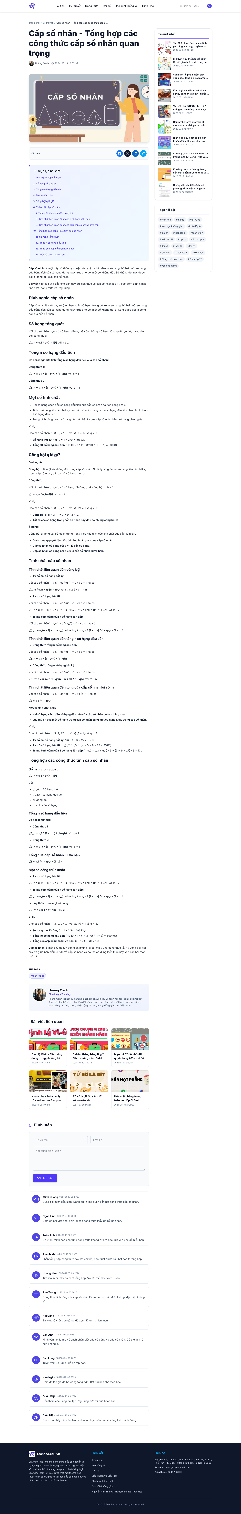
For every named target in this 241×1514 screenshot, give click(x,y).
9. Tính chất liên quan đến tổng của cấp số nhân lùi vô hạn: (67, 224)
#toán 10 (177, 246)
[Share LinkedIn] (135, 153)
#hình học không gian (171, 226)
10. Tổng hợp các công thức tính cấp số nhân (57, 230)
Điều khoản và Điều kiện (104, 1475)
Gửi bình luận (45, 1178)
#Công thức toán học (171, 259)
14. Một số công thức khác (50, 254)
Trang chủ (34, 22)
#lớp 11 (191, 246)
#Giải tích (165, 252)
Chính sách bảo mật (102, 1481)
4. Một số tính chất (43, 195)
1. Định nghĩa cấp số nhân (47, 177)
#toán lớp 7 (197, 232)
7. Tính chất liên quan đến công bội (54, 213)
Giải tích (60, 6)
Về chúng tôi (98, 1465)
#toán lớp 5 (181, 252)
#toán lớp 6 (194, 226)
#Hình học (198, 252)
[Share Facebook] (119, 153)
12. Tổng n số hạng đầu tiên (51, 242)
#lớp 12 (182, 239)
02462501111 (175, 1472)
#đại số (164, 246)
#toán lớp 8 (179, 232)
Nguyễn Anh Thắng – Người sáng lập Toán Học (117, 1491)
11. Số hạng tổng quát (47, 236)
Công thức (91, 6)
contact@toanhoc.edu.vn (176, 1467)
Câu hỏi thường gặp (102, 1486)
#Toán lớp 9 (197, 239)
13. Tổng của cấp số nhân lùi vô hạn (55, 248)
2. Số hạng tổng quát (44, 183)
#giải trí (164, 232)
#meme (180, 219)
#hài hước (194, 219)
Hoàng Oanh (58, 990)
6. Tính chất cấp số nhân (46, 207)
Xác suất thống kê (126, 6)
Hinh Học (148, 6)
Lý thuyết (74, 6)
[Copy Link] (143, 153)
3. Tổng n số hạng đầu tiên (47, 189)
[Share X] (127, 153)
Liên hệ (95, 1470)
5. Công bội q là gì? (43, 201)
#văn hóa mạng (168, 265)
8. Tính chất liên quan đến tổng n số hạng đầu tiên (63, 219)
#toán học (165, 219)
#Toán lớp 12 (195, 259)
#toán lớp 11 (37, 975)
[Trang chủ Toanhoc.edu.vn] (32, 6)
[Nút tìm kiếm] (209, 6)
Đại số (107, 6)
